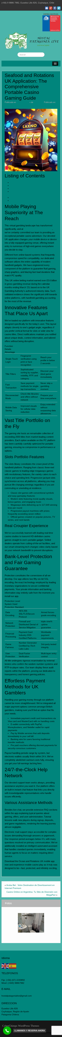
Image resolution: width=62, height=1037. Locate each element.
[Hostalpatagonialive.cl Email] (46, 8)
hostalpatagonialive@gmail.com (17, 996)
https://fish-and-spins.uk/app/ (38, 229)
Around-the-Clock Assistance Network (28, 200)
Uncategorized (11, 105)
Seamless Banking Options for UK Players (31, 197)
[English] (5, 966)
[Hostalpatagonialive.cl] (31, 40)
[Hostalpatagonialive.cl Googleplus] (50, 8)
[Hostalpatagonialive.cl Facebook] (54, 8)
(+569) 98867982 (16, 983)
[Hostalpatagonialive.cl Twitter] (58, 8)
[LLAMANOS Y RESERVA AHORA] (7, 1030)
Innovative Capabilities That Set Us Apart (30, 185)
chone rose (38, 102)
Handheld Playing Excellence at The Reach (31, 182)
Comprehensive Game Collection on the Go (31, 188)
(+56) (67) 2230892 (15, 980)
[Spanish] (13, 966)
